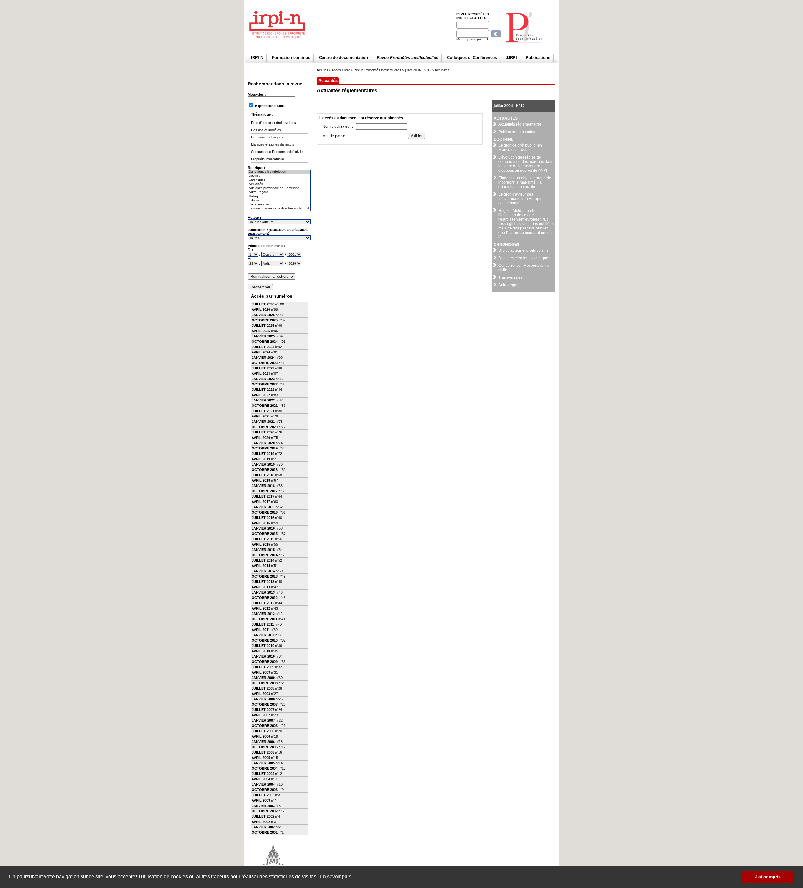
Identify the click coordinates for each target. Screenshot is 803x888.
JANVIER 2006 (263, 742)
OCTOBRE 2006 (265, 726)
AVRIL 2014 (261, 566)
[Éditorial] (279, 200)
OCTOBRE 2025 (265, 320)
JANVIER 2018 (263, 485)
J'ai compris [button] (768, 876)
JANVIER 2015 (263, 550)
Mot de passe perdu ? (472, 39)
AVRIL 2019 (261, 459)
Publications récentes (516, 132)
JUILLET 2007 (263, 710)
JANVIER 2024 (263, 357)
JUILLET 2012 (263, 603)
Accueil (322, 70)
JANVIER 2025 (263, 336)
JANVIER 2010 (263, 656)
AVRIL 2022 (261, 395)
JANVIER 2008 (263, 699)
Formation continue (291, 57)
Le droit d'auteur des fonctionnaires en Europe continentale (519, 198)
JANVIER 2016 (263, 528)
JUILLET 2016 (263, 517)
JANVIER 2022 (263, 400)
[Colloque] (279, 196)
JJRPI (511, 57)
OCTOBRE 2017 (265, 491)
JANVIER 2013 (263, 592)
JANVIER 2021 (263, 421)
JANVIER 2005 (263, 763)
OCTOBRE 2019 (265, 448)
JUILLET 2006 (263, 731)
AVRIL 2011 (261, 630)
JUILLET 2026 (263, 304)
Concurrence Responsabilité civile (277, 151)
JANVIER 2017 (263, 507)
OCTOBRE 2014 (265, 555)
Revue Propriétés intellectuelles (472, 16)
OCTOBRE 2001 (265, 832)
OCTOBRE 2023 (265, 363)
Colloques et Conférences (472, 57)
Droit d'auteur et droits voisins (273, 123)
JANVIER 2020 (263, 443)
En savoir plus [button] (335, 876)
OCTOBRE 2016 (265, 512)
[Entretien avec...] (279, 204)
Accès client (340, 70)
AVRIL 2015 (261, 544)
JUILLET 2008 (263, 688)
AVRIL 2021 (261, 416)
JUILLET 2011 (263, 624)
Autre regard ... (511, 285)
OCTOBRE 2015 (265, 533)
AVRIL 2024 (261, 352)
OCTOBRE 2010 (265, 640)
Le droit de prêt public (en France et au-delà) (520, 147)
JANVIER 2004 (263, 784)
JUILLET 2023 (263, 368)
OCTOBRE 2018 (265, 469)
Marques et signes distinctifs (272, 144)
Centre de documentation (343, 57)
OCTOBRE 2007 (265, 704)
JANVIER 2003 (263, 806)
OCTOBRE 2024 (265, 341)
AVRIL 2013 (261, 587)
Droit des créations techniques (524, 258)
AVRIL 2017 (261, 501)
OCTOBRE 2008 (265, 683)
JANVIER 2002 (263, 827)
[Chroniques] (279, 180)
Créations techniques (267, 137)
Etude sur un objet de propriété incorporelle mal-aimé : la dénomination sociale (524, 182)
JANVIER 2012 (263, 614)
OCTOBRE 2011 (264, 619)
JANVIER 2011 (263, 635)
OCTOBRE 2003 (265, 790)
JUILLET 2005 (263, 752)
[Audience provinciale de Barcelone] (279, 188)
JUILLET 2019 (263, 453)
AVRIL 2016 (261, 523)
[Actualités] (279, 184)
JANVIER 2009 (263, 678)
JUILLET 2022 (263, 389)
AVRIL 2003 (261, 800)
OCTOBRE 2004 (265, 768)
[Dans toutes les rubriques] (279, 172)
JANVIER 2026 (263, 315)
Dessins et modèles (266, 130)
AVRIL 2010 (261, 651)
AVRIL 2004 (261, 779)
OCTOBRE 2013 (265, 576)
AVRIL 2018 (261, 480)
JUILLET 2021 (263, 411)
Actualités (442, 70)
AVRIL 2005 (261, 758)
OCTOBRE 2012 (265, 598)
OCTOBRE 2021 (265, 405)
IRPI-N (257, 57)
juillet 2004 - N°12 (418, 70)
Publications (538, 57)
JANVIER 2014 (263, 571)
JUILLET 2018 (263, 475)
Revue (407, 57)
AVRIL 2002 (261, 822)
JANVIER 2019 (263, 464)
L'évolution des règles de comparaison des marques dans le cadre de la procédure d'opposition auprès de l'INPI (525, 164)
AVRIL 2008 (261, 694)
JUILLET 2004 (263, 774)
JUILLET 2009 (263, 667)
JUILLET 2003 (263, 795)
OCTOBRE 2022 (265, 384)
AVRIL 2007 (261, 715)
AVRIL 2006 (261, 736)
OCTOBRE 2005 (265, 747)
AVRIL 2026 (261, 309)
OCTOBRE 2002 (265, 811)
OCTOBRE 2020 (265, 427)
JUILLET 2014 (263, 560)
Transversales (510, 277)
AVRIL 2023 (261, 373)
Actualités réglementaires (520, 124)
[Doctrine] (279, 176)
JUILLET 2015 (263, 539)
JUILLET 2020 (263, 432)
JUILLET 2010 (263, 646)
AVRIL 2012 (261, 608)
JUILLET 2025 (263, 325)
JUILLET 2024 (263, 347)
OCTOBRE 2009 (265, 662)
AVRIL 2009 (261, 672)
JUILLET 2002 (263, 816)
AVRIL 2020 (261, 437)
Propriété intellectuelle (267, 159)
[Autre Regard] (279, 192)
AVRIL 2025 (261, 331)
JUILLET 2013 (263, 582)
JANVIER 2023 (263, 379)
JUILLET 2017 (263, 496)
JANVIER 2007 (263, 720)
